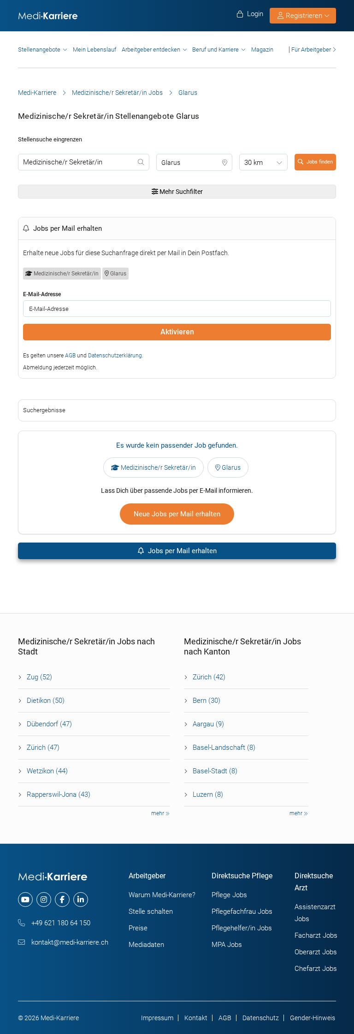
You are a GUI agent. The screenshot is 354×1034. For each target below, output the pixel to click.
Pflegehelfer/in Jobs (242, 928)
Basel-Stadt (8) (215, 771)
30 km (253, 162)
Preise (138, 928)
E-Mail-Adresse (42, 294)
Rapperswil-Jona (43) (58, 794)
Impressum (157, 1018)
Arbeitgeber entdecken (151, 49)
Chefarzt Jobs (316, 968)
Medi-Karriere (37, 92)
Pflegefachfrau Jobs (242, 911)
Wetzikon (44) (47, 771)
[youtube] (25, 899)
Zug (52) (39, 677)
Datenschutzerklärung (115, 355)
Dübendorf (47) (49, 724)
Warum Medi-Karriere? (162, 895)
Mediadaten (146, 945)
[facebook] (62, 899)
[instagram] (43, 899)
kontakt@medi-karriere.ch (69, 942)
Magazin (262, 49)
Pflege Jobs (229, 895)
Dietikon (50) (46, 700)
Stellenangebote (39, 49)
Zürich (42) (209, 677)
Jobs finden (320, 162)
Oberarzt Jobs (316, 952)
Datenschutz (260, 1018)
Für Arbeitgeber (311, 50)
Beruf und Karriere (215, 49)
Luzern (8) (208, 794)
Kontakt (195, 1018)
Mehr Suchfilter (180, 191)
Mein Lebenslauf (94, 49)
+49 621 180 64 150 (60, 923)
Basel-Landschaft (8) (224, 747)
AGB (70, 355)
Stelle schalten (151, 911)
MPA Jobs (227, 945)
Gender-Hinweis (312, 1018)
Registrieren (304, 16)
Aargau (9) (208, 724)
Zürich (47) (43, 747)
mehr (158, 813)
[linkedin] (80, 899)
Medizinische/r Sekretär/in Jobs (117, 92)
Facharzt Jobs (316, 935)
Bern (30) (206, 700)
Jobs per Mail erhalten (181, 551)
